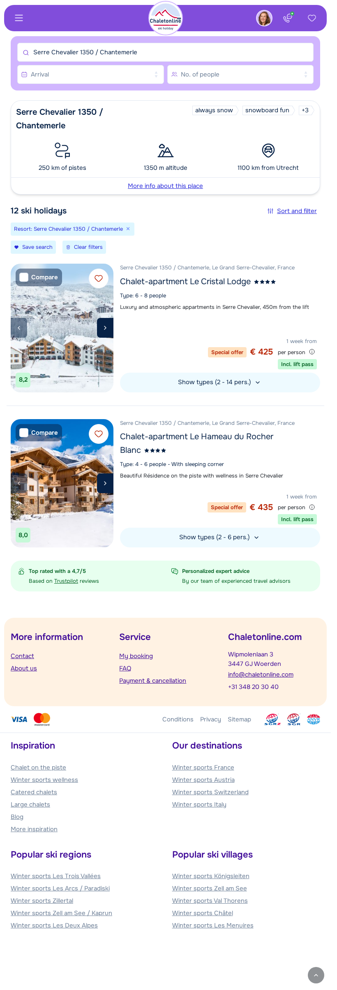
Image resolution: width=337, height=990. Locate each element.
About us (24, 668)
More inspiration (34, 829)
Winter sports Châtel (202, 913)
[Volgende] (105, 328)
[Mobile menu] (19, 18)
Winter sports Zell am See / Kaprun (61, 913)
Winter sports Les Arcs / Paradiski (60, 888)
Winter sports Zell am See (209, 888)
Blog (17, 817)
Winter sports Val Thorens (210, 901)
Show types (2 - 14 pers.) (215, 382)
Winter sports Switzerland (210, 792)
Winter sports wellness (44, 780)
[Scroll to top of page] (316, 975)
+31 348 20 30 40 (253, 687)
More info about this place (165, 186)
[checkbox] (39, 277)
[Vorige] (19, 328)
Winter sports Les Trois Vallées (56, 876)
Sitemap (239, 719)
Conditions (178, 719)
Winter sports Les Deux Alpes (54, 925)
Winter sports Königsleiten (210, 876)
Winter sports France (203, 767)
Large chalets (30, 804)
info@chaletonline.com (260, 674)
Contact (22, 656)
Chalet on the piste (38, 767)
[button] (165, 147)
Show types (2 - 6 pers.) (215, 537)
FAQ (125, 668)
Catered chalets (34, 792)
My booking (136, 656)
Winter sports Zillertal (42, 901)
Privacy (210, 719)
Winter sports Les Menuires (213, 925)
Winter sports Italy (199, 804)
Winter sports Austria (203, 780)
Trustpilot (66, 580)
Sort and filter (297, 211)
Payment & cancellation (152, 681)
